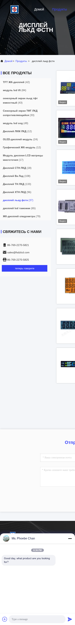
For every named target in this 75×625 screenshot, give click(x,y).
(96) (17, 192)
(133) (17, 184)
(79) (21, 216)
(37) (18, 200)
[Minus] (70, 538)
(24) (20, 139)
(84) (14, 90)
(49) (15, 123)
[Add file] (4, 619)
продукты (21, 61)
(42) (16, 82)
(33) (20, 113)
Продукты (59, 9)
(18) (17, 167)
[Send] (70, 619)
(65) (19, 208)
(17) (23, 157)
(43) (20, 100)
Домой (39, 9)
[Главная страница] (14, 9)
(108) (16, 175)
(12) (17, 131)
